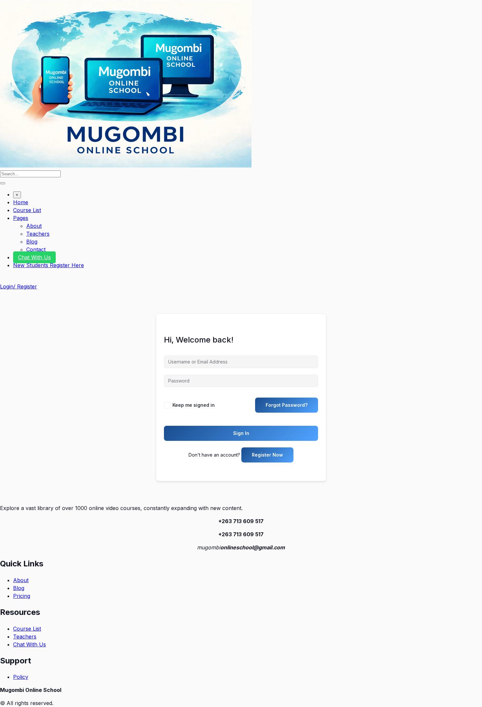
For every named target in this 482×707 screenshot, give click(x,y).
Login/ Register (18, 286)
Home (20, 202)
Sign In (241, 433)
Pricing (21, 596)
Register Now (267, 455)
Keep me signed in (193, 405)
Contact (36, 249)
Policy (20, 677)
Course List (27, 210)
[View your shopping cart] (3, 278)
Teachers (38, 233)
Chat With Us (34, 257)
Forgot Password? (287, 405)
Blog (31, 241)
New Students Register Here (48, 265)
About (34, 226)
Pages (20, 218)
